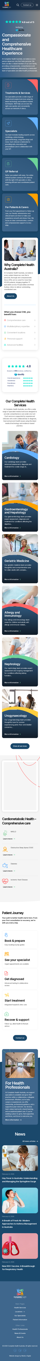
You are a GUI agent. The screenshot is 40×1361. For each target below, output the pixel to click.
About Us (10, 296)
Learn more (7, 839)
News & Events (20, 1333)
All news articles (28, 1141)
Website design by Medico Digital (20, 1356)
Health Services (20, 1308)
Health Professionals (20, 1329)
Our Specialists (20, 1316)
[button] (20, 320)
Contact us (27, 5)
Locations (18, 1312)
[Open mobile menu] (37, 5)
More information (12, 476)
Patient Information (20, 1320)
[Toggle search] (18, 5)
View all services (20, 746)
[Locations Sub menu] (24, 1311)
